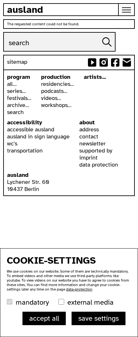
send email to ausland (127, 62)
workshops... (56, 105)
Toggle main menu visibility (127, 9)
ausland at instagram (103, 62)
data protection (98, 164)
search (15, 112)
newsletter (92, 143)
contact (88, 136)
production (55, 76)
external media (90, 302)
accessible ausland (30, 129)
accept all (44, 318)
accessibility (24, 122)
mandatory (32, 302)
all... (12, 83)
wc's (12, 143)
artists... (95, 76)
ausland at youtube (92, 62)
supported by (95, 150)
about (87, 122)
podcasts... (54, 91)
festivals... (19, 98)
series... (16, 91)
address (89, 129)
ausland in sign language (38, 136)
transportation (25, 150)
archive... (18, 105)
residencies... (57, 83)
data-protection (79, 289)
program (18, 76)
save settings (98, 318)
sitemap (17, 61)
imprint (88, 157)
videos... (51, 98)
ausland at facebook (115, 62)
